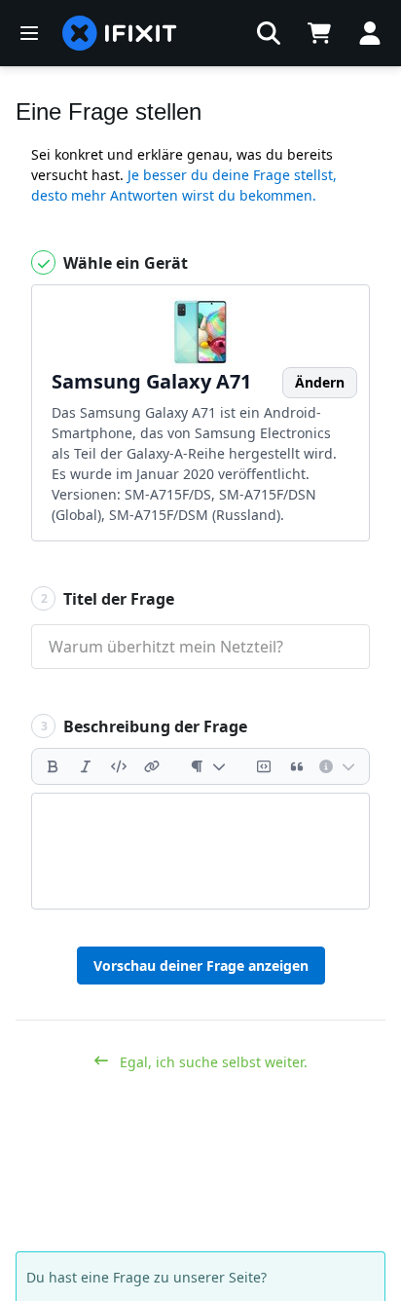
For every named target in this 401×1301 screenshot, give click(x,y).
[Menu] (29, 33)
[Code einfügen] (118, 766)
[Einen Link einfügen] (151, 766)
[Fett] (52, 766)
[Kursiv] (85, 766)
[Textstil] (208, 766)
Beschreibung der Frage (144, 726)
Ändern (320, 382)
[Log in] (369, 33)
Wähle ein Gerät (123, 263)
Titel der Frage (108, 599)
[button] (268, 33)
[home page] (119, 33)
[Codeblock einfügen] (263, 766)
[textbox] (200, 851)
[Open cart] (319, 33)
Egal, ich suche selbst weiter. (212, 1062)
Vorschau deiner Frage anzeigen (201, 965)
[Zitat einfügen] (296, 766)
